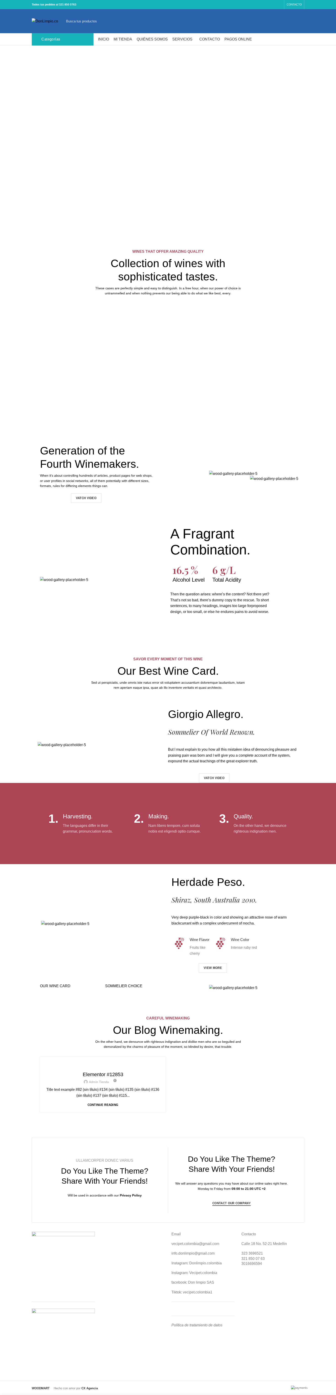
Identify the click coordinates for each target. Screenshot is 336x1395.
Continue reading (103, 1104)
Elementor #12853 (103, 1074)
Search (286, 21)
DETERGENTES (102, 1065)
